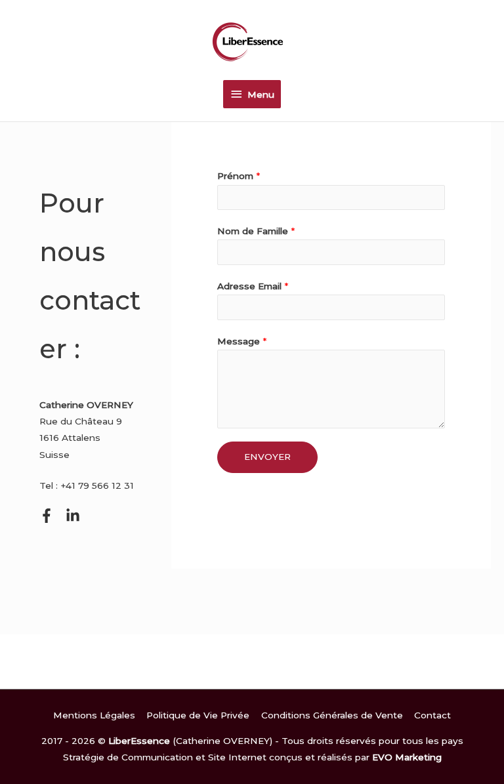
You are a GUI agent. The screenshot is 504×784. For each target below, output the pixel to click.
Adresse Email (252, 286)
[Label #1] (46, 515)
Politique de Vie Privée (197, 715)
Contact (432, 715)
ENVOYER (267, 456)
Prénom (238, 176)
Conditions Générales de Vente (332, 715)
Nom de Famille (256, 231)
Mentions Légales (94, 715)
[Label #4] (73, 515)
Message (241, 341)
